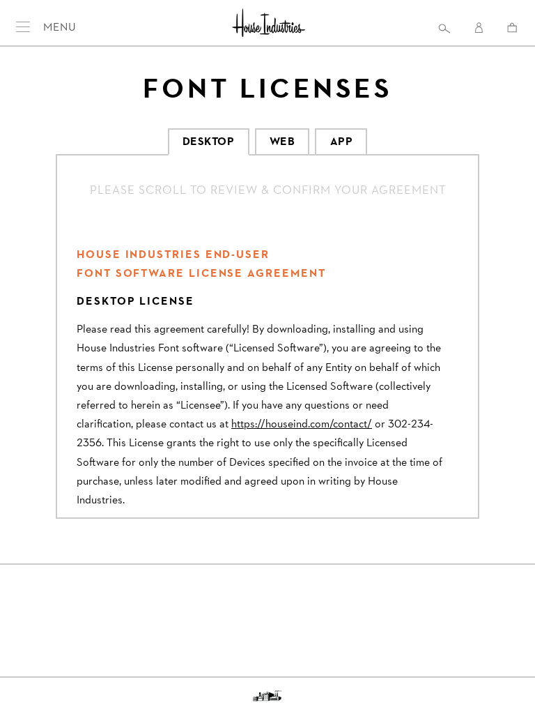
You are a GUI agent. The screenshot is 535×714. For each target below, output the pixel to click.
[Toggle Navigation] (24, 26)
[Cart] (512, 27)
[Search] (444, 28)
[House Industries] (268, 24)
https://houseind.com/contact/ (301, 423)
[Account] (479, 27)
